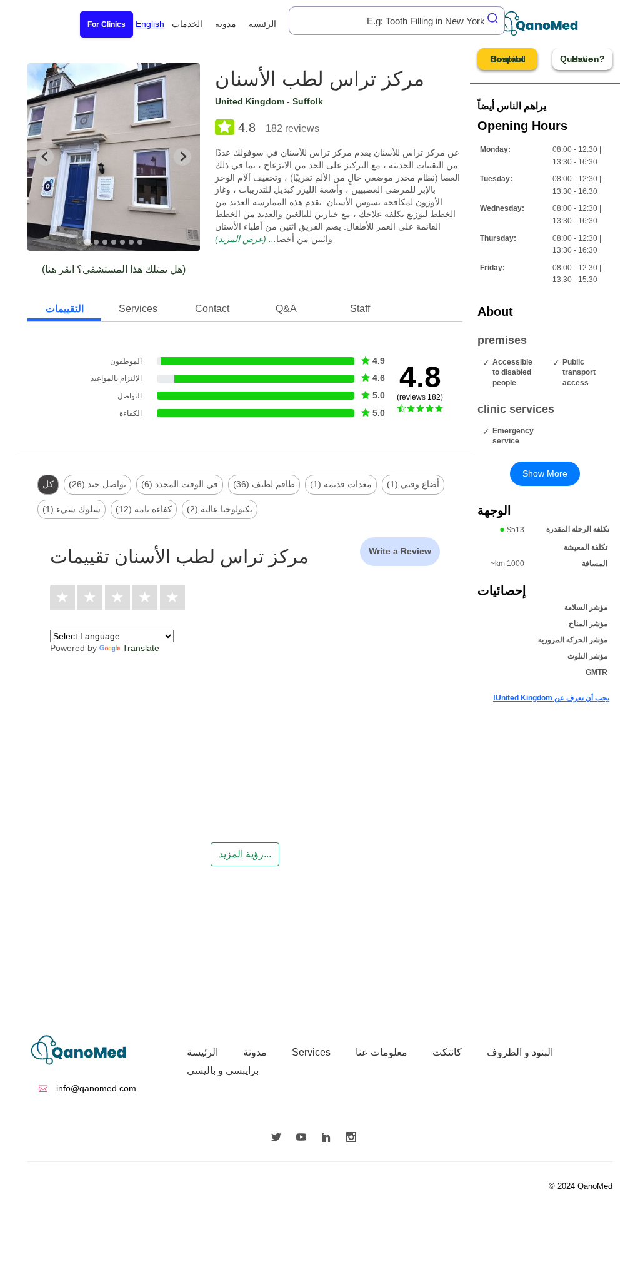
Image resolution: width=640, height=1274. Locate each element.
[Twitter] (279, 1138)
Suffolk (307, 101)
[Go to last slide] (45, 157)
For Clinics (107, 24)
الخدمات (187, 24)
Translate (140, 648)
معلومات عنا (382, 1052)
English (150, 24)
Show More (545, 473)
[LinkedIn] (329, 1138)
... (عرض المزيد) (245, 239)
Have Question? (582, 59)
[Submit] (493, 18)
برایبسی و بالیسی (223, 1070)
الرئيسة (262, 24)
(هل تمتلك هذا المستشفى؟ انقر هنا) (114, 269)
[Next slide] (182, 157)
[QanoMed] (547, 23)
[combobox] (397, 20)
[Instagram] (354, 1138)
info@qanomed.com (95, 1088)
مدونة (225, 24)
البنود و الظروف (520, 1052)
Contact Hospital (508, 59)
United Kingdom (249, 101)
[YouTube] (304, 1138)
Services (311, 1052)
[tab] (87, 241)
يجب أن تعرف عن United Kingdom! (551, 698)
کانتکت (447, 1052)
